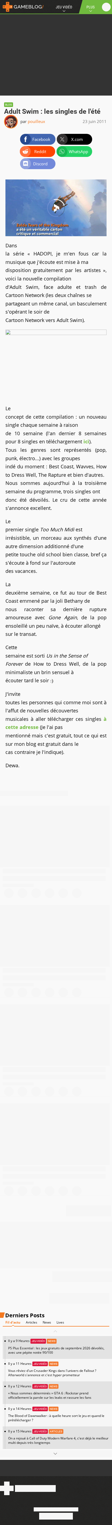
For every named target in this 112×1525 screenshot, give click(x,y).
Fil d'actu (12, 1322)
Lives (60, 1322)
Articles (31, 1322)
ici (86, 441)
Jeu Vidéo (64, 7)
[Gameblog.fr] (21, 7)
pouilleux (36, 121)
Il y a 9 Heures (56, 1346)
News (47, 1322)
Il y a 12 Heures (49, 1392)
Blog (8, 104)
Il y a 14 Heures (56, 1414)
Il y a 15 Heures (58, 1437)
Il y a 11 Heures (52, 1369)
